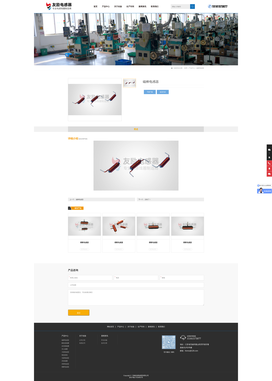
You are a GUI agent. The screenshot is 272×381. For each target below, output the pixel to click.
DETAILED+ (84, 249)
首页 (95, 6)
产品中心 (106, 6)
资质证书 (82, 343)
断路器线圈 (65, 343)
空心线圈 (65, 349)
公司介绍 (82, 340)
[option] (95, 99)
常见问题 (104, 340)
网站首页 (110, 327)
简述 (136, 129)
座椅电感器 (65, 364)
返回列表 (163, 92)
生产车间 (130, 6)
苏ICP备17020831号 (136, 377)
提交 (78, 313)
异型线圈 (65, 361)
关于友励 (118, 6)
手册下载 (150, 92)
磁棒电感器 (200, 68)
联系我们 (155, 6)
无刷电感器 (65, 358)
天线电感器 (65, 352)
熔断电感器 (84, 242)
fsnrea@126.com (191, 351)
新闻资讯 (142, 6)
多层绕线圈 (65, 346)
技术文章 (104, 343)
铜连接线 (65, 355)
